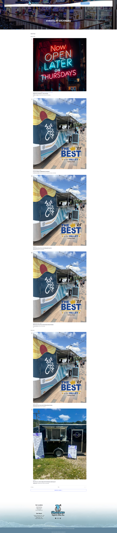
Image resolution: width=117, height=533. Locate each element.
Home (57, 23)
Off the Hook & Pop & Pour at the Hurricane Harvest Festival (43, 324)
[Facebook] (56, 518)
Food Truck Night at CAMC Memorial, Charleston (41, 171)
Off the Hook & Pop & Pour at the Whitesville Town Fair (42, 248)
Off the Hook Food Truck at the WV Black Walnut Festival (42, 405)
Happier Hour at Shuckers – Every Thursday (40, 93)
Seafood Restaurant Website (65, 528)
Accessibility (59, 528)
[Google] (60, 518)
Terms (56, 528)
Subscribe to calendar (58, 490)
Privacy (54, 528)
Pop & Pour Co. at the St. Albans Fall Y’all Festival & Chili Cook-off (44, 481)
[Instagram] (58, 518)
